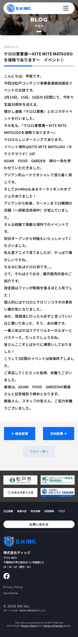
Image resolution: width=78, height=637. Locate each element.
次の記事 (56, 433)
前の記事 (21, 433)
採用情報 (49, 511)
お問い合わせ (38, 524)
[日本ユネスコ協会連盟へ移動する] (58, 495)
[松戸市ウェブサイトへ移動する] (20, 483)
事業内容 (22, 511)
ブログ (61, 511)
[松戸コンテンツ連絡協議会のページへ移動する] (58, 483)
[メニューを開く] (66, 8)
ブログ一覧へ (39, 451)
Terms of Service (53, 625)
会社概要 (8, 511)
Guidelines (11, 593)
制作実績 (35, 511)
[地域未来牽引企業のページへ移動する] (20, 495)
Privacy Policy (13, 587)
